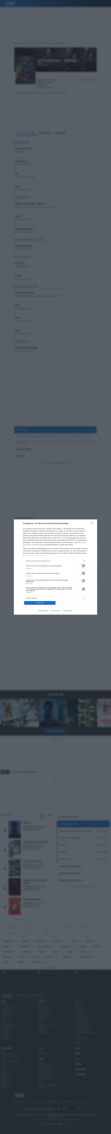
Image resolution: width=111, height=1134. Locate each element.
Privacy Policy (68, 611)
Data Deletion (43, 611)
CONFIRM (40, 603)
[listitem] (55, 561)
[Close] (93, 524)
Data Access (55, 611)
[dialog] (55, 567)
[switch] (82, 565)
